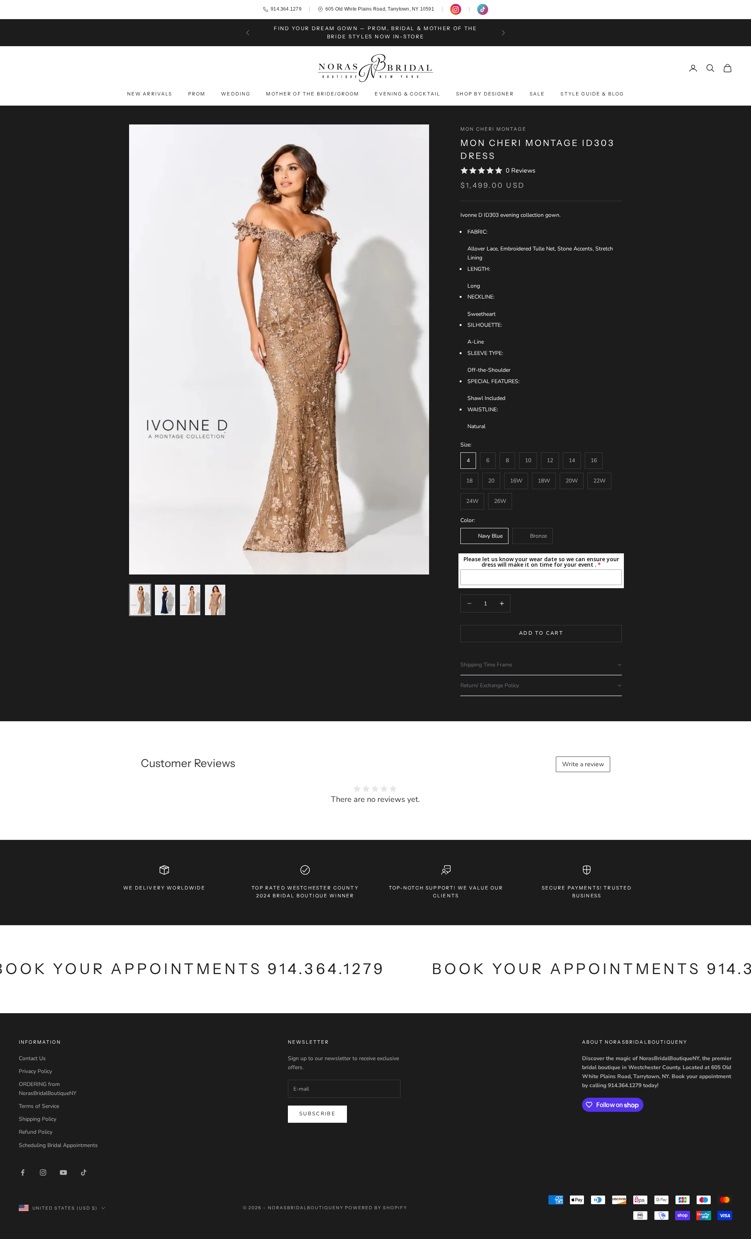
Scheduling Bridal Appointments (58, 1145)
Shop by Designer (485, 94)
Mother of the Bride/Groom (312, 94)
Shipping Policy (37, 1119)
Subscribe (317, 1113)
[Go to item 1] (140, 600)
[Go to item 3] (190, 600)
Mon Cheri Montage (493, 129)
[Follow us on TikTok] (482, 9)
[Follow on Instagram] (43, 1172)
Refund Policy (35, 1132)
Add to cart (541, 633)
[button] (541, 665)
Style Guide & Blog (592, 94)
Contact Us (32, 1058)
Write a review (583, 764)
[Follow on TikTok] (84, 1172)
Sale (537, 94)
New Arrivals (149, 94)
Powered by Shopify (376, 1207)
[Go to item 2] (165, 600)
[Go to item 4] (215, 600)
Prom (197, 94)
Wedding (235, 94)
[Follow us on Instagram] (455, 9)
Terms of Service (39, 1106)
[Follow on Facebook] (23, 1172)
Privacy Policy (35, 1071)
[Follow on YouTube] (63, 1172)
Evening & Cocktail (407, 94)
